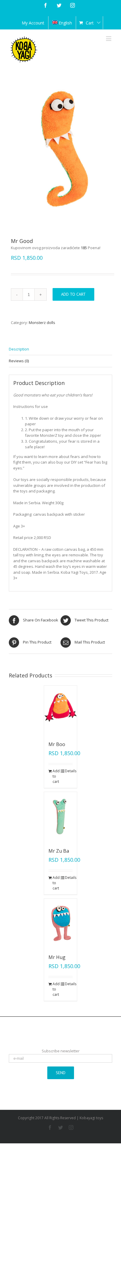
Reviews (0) (19, 360)
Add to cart (73, 294)
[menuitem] (33, 22)
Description (19, 349)
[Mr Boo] (60, 710)
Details (69, 770)
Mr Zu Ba (58, 851)
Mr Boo (56, 744)
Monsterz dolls (42, 322)
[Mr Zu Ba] (60, 816)
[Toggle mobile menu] (109, 38)
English (65, 23)
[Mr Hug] (60, 923)
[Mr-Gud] (60, 148)
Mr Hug (56, 957)
